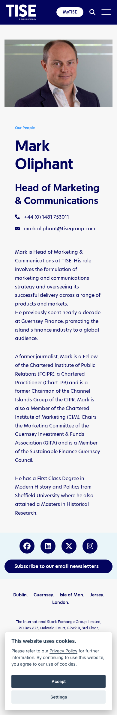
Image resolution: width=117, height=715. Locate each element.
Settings (58, 697)
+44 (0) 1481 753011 (46, 217)
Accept (59, 681)
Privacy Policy (63, 650)
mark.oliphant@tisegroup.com (59, 228)
